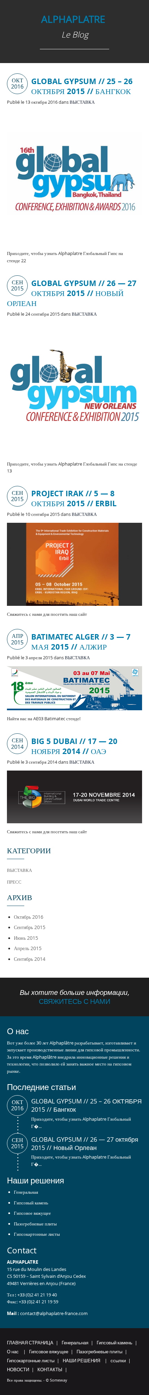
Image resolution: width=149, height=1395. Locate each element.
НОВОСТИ (18, 1369)
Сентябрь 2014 (29, 959)
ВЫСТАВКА (82, 102)
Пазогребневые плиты (35, 1224)
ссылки (118, 1360)
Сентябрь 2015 (29, 927)
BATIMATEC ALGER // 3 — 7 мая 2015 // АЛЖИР (81, 641)
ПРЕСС (14, 882)
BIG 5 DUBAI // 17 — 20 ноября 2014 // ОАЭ (74, 746)
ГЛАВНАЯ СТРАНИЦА (30, 1343)
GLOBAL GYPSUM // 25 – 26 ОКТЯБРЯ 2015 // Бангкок (82, 86)
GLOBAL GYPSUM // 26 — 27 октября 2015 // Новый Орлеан (72, 293)
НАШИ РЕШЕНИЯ (81, 1360)
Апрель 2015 (28, 948)
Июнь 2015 (26, 938)
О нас (13, 1351)
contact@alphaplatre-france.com (54, 1313)
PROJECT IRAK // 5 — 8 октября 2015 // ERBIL (73, 498)
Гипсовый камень (31, 1203)
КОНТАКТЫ (49, 1369)
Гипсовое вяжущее (32, 1213)
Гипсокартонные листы (37, 1234)
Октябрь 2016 (28, 917)
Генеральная (26, 1192)
